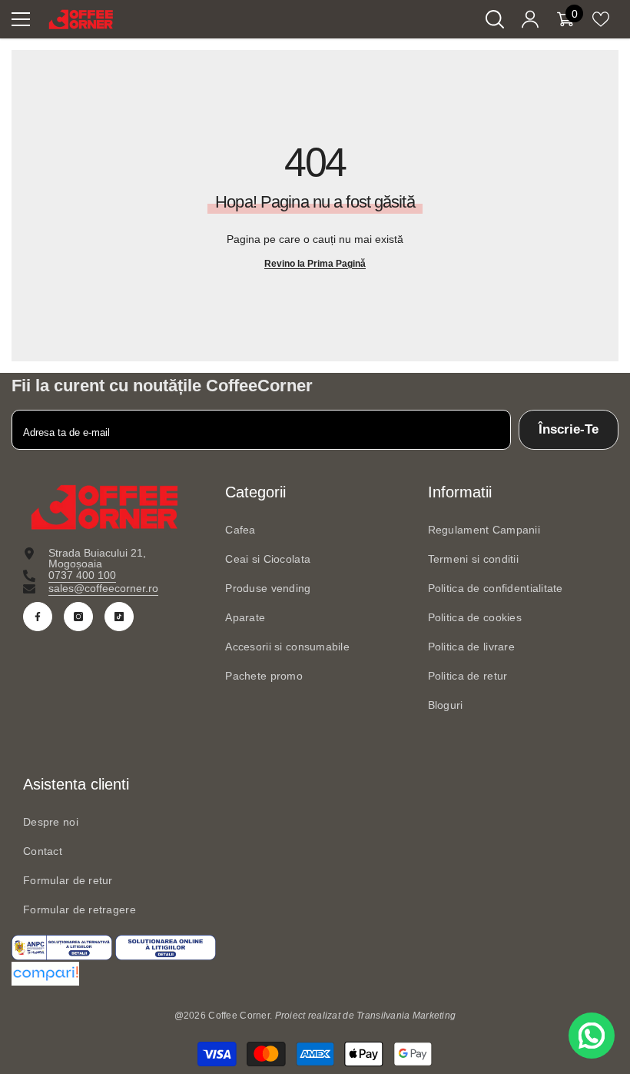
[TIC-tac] (119, 616)
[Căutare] (495, 19)
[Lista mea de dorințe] (600, 19)
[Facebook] (37, 616)
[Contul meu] (530, 19)
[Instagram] (78, 616)
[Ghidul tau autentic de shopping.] (315, 974)
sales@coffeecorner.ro (103, 588)
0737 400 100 (82, 575)
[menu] (21, 19)
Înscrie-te (568, 429)
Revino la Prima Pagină (315, 263)
